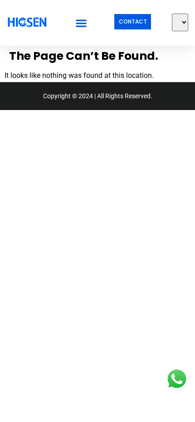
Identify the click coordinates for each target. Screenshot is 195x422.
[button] (81, 23)
